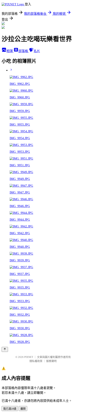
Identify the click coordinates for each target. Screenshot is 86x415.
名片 (37, 51)
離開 (23, 408)
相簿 (10, 51)
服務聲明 (51, 360)
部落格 (23, 51)
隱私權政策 (35, 360)
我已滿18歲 (9, 408)
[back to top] (5, 349)
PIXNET (28, 356)
